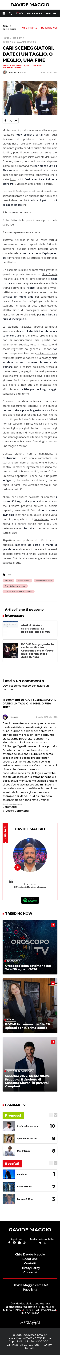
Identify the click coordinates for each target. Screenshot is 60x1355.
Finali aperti (23, 580)
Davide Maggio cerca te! (30, 1285)
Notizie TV (9, 65)
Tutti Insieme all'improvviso (18, 591)
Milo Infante (29, 27)
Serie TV (20, 65)
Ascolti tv (34, 13)
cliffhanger (13, 257)
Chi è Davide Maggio (30, 1254)
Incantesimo (41, 519)
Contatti (30, 1263)
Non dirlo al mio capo (43, 432)
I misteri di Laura (46, 353)
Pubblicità (30, 1289)
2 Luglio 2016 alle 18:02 (46, 717)
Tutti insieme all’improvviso (19, 376)
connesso (24, 685)
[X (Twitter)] (10, 120)
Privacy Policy (30, 1268)
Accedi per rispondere (12, 804)
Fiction (8, 580)
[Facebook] (5, 120)
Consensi (29, 1272)
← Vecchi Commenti (16, 810)
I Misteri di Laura (44, 580)
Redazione (30, 1259)
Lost (13, 179)
